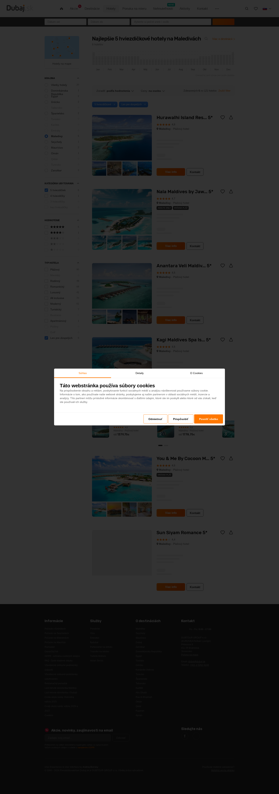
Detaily (140, 373)
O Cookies (196, 373)
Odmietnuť (155, 418)
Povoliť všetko (208, 418)
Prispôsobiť (180, 418)
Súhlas (83, 373)
